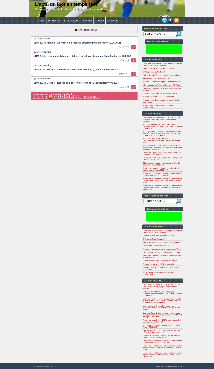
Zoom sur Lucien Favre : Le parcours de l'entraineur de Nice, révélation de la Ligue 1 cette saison (161, 140)
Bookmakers (71, 20)
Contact (99, 20)
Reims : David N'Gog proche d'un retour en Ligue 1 (162, 75)
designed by (169, 366)
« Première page (59, 94)
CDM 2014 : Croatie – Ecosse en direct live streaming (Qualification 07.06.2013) (76, 82)
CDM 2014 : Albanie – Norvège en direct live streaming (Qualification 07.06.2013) (77, 42)
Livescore (112, 20)
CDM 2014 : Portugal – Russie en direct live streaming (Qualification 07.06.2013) (77, 69)
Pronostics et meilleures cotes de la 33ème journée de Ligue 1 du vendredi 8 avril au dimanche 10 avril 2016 (162, 180)
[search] (178, 34)
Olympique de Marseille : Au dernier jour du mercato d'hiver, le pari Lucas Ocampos (162, 64)
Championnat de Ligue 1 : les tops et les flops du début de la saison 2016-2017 (161, 164)
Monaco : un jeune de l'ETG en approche (158, 97)
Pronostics (54, 20)
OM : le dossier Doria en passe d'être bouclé (160, 93)
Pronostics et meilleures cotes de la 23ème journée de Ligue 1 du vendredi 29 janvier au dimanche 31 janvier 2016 (162, 187)
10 (66, 97)
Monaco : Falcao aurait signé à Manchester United (162, 82)
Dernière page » (91, 97)
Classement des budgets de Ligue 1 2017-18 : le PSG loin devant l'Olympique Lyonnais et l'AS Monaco (161, 119)
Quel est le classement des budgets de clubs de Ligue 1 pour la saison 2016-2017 (161, 169)
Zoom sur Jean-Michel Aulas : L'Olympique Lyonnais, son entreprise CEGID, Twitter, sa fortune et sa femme (162, 126)
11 (71, 97)
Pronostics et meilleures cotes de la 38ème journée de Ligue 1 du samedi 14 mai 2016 (162, 174)
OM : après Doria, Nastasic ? (154, 72)
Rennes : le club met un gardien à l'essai (158, 69)
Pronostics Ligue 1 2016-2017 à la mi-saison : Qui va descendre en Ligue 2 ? (162, 153)
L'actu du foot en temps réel (66, 4)
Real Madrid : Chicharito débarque (156, 78)
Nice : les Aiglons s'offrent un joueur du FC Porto (161, 85)
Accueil (41, 20)
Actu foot (86, 20)
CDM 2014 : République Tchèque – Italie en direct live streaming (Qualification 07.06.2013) (82, 56)
